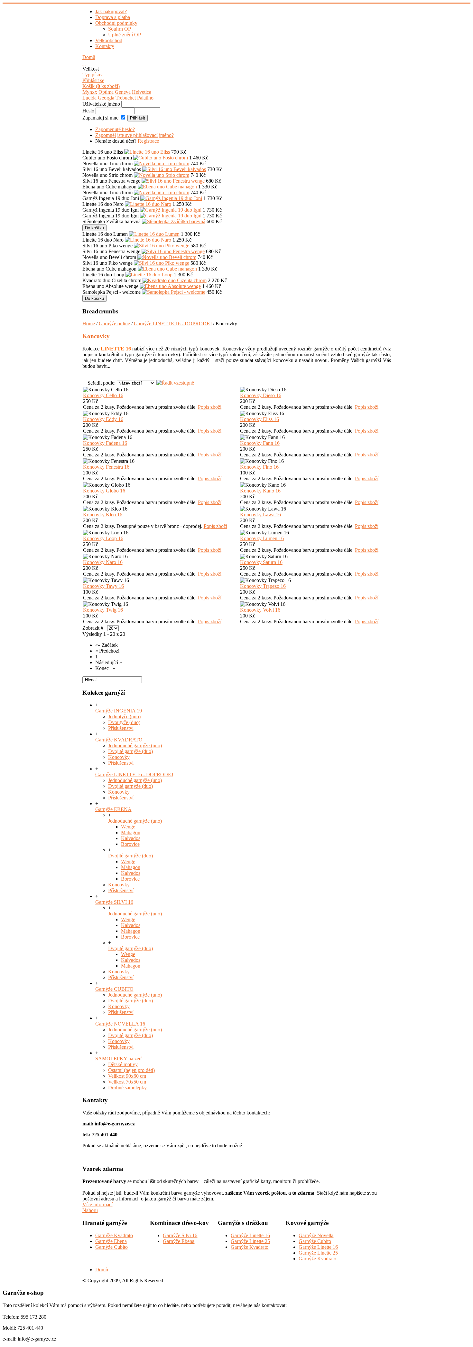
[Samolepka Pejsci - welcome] (173, 292)
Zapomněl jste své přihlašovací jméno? (134, 135)
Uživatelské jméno (101, 104)
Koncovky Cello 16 (103, 395)
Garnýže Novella (316, 1235)
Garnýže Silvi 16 (180, 1235)
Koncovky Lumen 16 (262, 538)
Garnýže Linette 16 (250, 1235)
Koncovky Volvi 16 (260, 610)
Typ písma (93, 74)
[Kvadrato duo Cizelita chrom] (175, 280)
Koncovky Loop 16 (103, 538)
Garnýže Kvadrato (114, 1235)
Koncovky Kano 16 (260, 490)
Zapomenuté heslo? (115, 129)
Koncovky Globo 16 (104, 490)
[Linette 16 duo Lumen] (154, 234)
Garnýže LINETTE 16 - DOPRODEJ (173, 323)
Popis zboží (209, 407)
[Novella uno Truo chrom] (161, 163)
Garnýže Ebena (111, 1241)
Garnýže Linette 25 (250, 1241)
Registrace (148, 141)
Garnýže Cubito (111, 1247)
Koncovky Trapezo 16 (263, 586)
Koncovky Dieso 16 (260, 395)
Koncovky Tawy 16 (103, 586)
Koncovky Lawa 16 (260, 514)
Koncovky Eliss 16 (259, 419)
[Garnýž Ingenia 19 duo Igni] (170, 210)
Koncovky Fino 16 (259, 467)
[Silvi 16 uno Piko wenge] (161, 245)
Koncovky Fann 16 (260, 443)
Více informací (97, 1204)
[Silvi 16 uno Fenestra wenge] (173, 181)
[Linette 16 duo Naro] (148, 204)
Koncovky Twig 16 (103, 610)
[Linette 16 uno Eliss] (147, 152)
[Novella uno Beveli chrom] (166, 257)
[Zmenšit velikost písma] (85, 63)
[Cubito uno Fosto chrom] (160, 157)
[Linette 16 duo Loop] (148, 274)
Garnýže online (114, 323)
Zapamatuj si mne (100, 117)
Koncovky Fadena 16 (105, 443)
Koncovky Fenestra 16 (106, 467)
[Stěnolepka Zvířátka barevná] (173, 221)
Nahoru (90, 1210)
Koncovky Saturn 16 (261, 562)
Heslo (88, 110)
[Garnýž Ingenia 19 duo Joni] (171, 198)
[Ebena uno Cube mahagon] (167, 186)
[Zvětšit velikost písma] (83, 63)
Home (88, 323)
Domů (88, 57)
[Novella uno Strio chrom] (161, 175)
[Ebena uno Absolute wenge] (170, 286)
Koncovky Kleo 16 (102, 514)
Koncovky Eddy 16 (103, 419)
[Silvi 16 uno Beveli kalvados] (174, 169)
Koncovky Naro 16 (103, 562)
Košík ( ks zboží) (101, 86)
